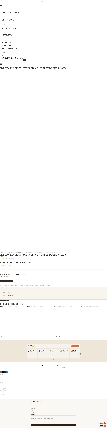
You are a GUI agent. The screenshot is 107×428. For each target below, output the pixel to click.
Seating (6, 252)
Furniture (4, 252)
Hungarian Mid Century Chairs (21, 252)
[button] (4, 300)
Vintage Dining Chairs (52, 252)
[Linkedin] (7, 372)
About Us (3, 52)
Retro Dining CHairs (27, 252)
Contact (3, 55)
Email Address (33, 408)
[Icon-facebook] (1, 372)
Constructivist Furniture (15, 252)
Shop (3, 8)
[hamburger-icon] (1, 5)
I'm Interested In (33, 412)
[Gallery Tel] (105, 423)
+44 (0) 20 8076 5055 (7, 276)
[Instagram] (5, 372)
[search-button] (1, 64)
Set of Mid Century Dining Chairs (46, 252)
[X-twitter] (3, 372)
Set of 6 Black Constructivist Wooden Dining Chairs (36, 252)
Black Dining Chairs (10, 252)
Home (3, 7)
